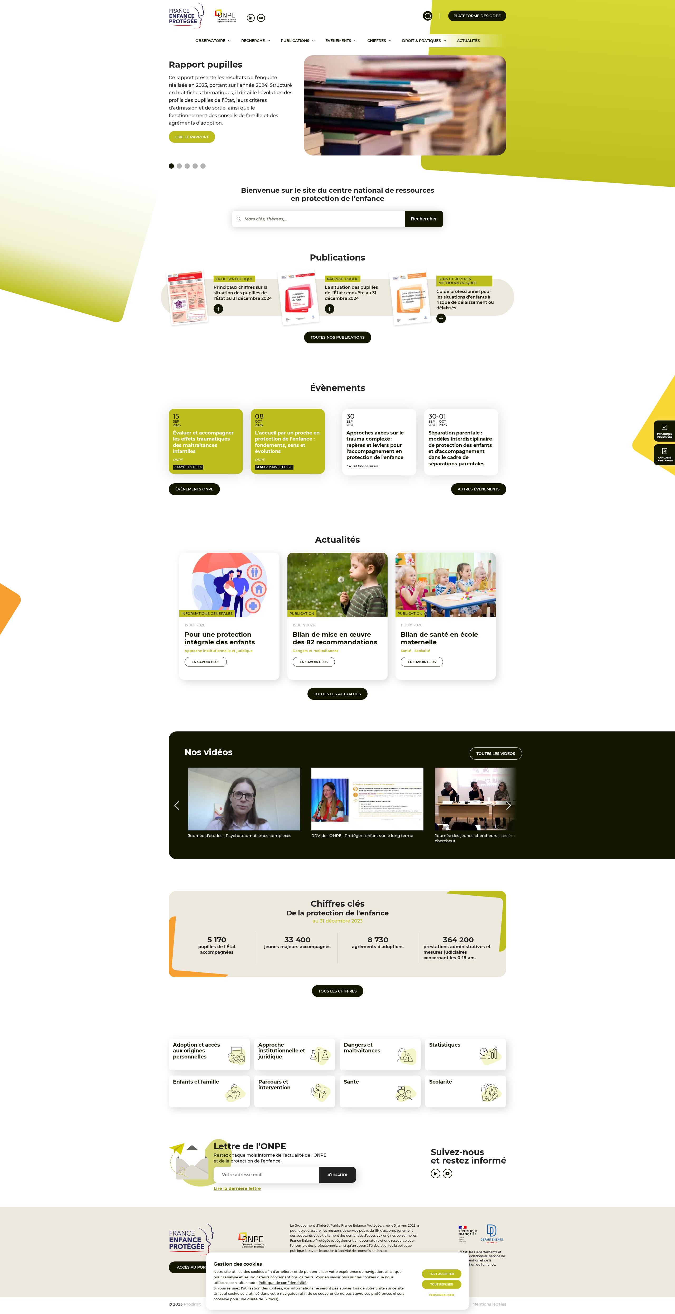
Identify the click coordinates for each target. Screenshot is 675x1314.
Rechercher (424, 218)
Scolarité (440, 1082)
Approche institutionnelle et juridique (281, 1051)
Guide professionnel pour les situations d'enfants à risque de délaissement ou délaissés (465, 299)
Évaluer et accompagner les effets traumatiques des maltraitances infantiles (203, 442)
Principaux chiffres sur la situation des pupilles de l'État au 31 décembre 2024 (243, 293)
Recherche (253, 40)
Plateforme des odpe (477, 15)
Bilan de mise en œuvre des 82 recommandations (335, 638)
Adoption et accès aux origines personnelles (196, 1051)
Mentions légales (489, 1304)
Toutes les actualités (337, 694)
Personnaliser (441, 1295)
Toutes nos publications (338, 337)
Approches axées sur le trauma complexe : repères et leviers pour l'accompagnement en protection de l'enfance (375, 445)
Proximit (192, 1304)
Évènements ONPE (194, 489)
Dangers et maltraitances (362, 1048)
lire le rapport (192, 137)
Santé (351, 1082)
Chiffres (376, 40)
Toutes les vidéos (495, 753)
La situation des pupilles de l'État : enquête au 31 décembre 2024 (351, 293)
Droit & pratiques (421, 40)
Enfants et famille (196, 1082)
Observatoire (210, 40)
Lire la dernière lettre (237, 1188)
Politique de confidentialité (282, 1282)
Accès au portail (195, 1267)
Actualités (468, 40)
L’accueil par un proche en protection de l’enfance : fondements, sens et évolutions (287, 442)
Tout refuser (441, 1284)
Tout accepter (441, 1273)
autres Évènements (479, 489)
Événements (338, 40)
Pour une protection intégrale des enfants (220, 638)
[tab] (179, 166)
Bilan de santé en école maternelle (439, 638)
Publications (295, 40)
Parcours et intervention (274, 1085)
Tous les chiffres (338, 991)
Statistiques (444, 1045)
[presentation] (176, 805)
